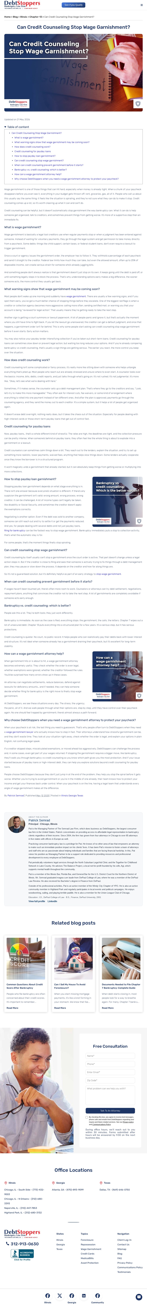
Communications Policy (101, 1125)
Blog (15, 17)
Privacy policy (128, 1122)
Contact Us (123, 1244)
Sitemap (121, 1249)
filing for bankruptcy (14, 530)
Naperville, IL (11, 1208)
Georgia (72, 795)
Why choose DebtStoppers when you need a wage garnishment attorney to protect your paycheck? (66, 178)
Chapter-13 (35, 17)
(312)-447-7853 (28, 1208)
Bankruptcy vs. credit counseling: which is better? (40, 169)
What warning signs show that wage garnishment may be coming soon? (51, 142)
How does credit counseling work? (32, 146)
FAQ (119, 1258)
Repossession (88, 1244)
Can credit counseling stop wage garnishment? (39, 160)
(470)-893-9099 (75, 1189)
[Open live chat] (139, 1297)
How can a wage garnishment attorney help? (37, 174)
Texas (80, 795)
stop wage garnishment (108, 574)
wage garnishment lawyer (19, 732)
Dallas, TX (105, 1189)
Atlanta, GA (58, 1189)
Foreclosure (87, 1240)
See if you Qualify (74, 5)
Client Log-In (124, 1240)
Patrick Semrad (16, 795)
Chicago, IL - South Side (17, 1189)
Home (7, 16)
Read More (12, 1008)
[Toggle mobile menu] (144, 5)
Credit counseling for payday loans (32, 151)
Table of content (18, 127)
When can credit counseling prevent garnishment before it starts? (48, 165)
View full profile (37, 901)
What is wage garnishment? (28, 137)
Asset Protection (90, 1262)
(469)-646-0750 (121, 1189)
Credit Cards (87, 1253)
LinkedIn (52, 901)
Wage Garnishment (91, 1249)
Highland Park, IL (13, 1212)
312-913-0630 (24, 1244)
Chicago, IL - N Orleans (16, 1199)
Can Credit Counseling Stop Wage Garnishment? (37, 133)
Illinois (23, 17)
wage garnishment (76, 296)
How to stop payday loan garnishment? (34, 156)
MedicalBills (87, 1258)
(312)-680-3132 (33, 1212)
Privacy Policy (125, 1262)
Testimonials (124, 1272)
